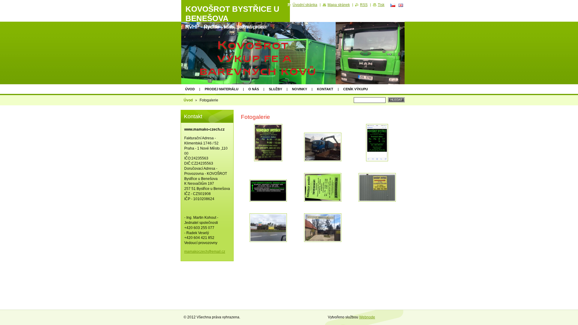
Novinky (299, 89)
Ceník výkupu (355, 89)
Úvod (190, 89)
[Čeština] (392, 5)
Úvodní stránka (305, 5)
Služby (275, 89)
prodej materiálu (221, 89)
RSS (364, 5)
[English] (400, 5)
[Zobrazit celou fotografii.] (268, 142)
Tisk (381, 5)
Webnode (367, 317)
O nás (253, 89)
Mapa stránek (339, 5)
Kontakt (325, 89)
